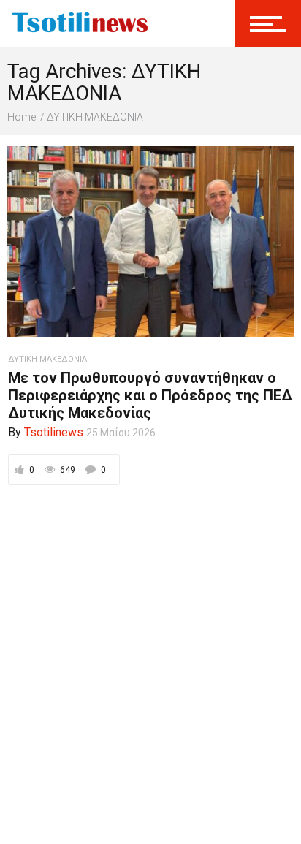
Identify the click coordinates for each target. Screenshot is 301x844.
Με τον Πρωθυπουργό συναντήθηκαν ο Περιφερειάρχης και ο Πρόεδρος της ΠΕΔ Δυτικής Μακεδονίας (150, 395)
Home (21, 117)
